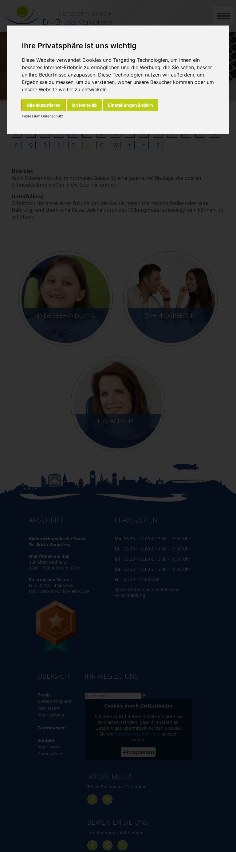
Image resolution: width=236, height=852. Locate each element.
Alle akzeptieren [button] (44, 105)
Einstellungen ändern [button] (130, 105)
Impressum (31, 116)
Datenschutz (51, 116)
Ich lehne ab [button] (84, 105)
